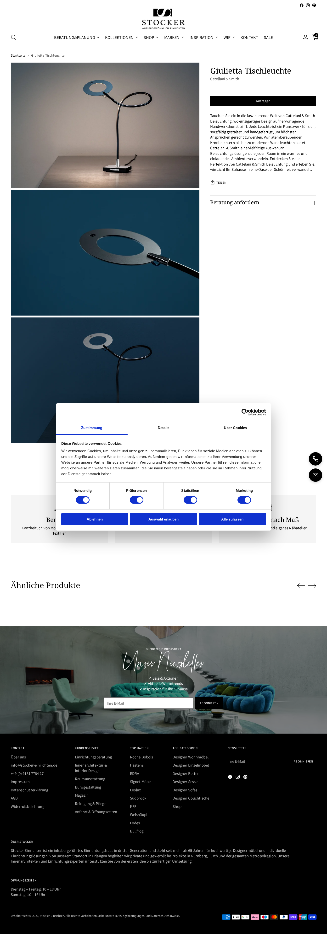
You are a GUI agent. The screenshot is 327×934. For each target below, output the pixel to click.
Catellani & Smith (224, 78)
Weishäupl (138, 814)
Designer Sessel (185, 781)
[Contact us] (315, 475)
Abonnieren (303, 761)
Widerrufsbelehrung (27, 806)
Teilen (221, 182)
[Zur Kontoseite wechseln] (303, 37)
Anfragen (263, 100)
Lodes (135, 822)
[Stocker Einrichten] (163, 19)
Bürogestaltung (88, 786)
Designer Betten (186, 773)
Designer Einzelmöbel (191, 765)
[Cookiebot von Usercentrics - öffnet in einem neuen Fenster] (245, 412)
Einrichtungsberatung (93, 756)
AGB (14, 797)
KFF (133, 806)
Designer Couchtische (191, 797)
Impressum (20, 781)
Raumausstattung (90, 778)
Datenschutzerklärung (29, 789)
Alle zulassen (232, 519)
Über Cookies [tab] (235, 428)
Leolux (135, 789)
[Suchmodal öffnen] (13, 37)
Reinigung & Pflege (90, 803)
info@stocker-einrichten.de (34, 765)
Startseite (18, 55)
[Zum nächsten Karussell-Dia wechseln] (312, 585)
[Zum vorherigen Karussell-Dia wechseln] (301, 586)
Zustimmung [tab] (91, 428)
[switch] (136, 500)
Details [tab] (163, 428)
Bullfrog (136, 830)
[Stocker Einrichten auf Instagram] (308, 5)
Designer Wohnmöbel (191, 756)
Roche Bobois (141, 756)
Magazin (82, 795)
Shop (177, 806)
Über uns (18, 756)
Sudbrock (138, 797)
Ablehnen (95, 519)
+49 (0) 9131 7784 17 (27, 773)
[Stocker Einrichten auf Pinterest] (314, 5)
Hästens (137, 765)
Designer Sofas (185, 789)
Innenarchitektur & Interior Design (91, 767)
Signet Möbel (141, 781)
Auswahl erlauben (163, 519)
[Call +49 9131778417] (315, 459)
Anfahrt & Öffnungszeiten (96, 811)
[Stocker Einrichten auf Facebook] (301, 5)
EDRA (134, 773)
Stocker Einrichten (52, 915)
